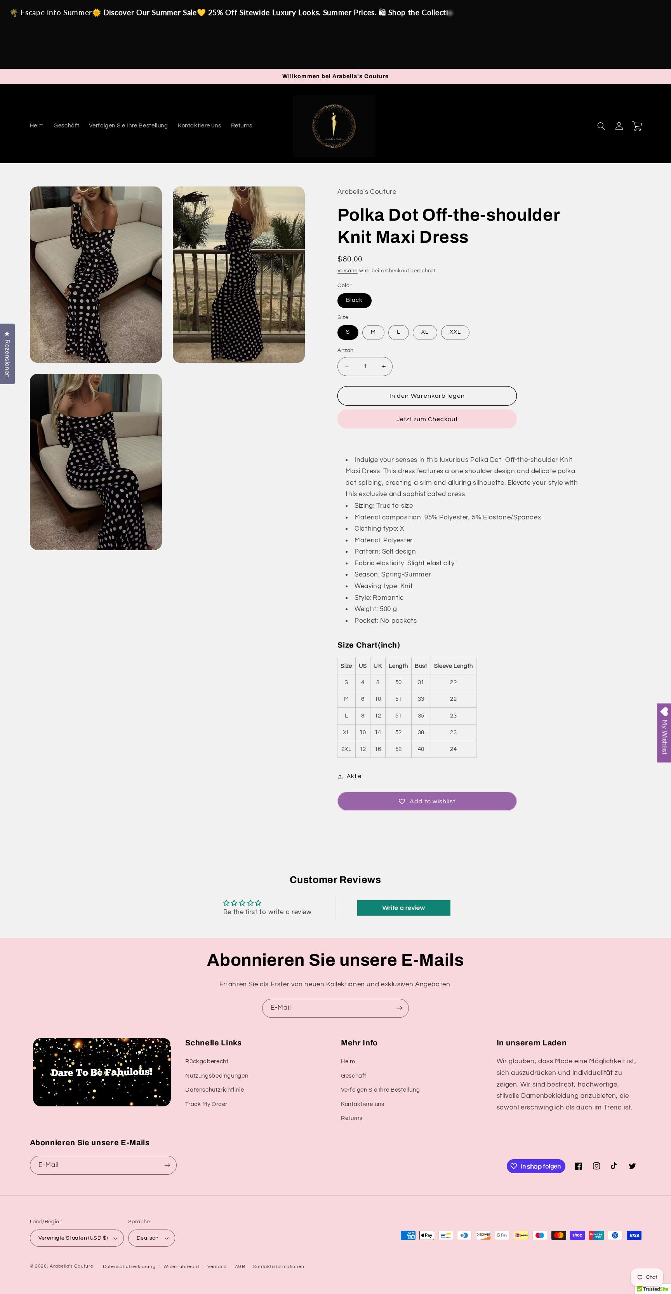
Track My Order (206, 1104)
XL (425, 332)
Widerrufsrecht (181, 1266)
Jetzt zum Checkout (427, 419)
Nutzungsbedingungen (216, 1076)
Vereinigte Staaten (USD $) (73, 1238)
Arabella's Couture (72, 1266)
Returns (351, 1118)
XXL (455, 332)
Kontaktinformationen (278, 1266)
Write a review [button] (403, 908)
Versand (347, 271)
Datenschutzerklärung (129, 1266)
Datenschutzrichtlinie (214, 1090)
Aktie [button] (354, 776)
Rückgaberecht (206, 1061)
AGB (240, 1266)
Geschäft (354, 1076)
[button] (601, 126)
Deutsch (148, 1238)
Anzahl (346, 351)
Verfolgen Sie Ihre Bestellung (380, 1090)
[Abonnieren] (400, 1008)
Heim (348, 1061)
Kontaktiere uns (362, 1104)
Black (354, 300)
